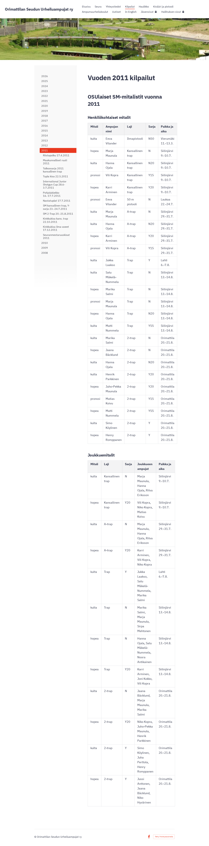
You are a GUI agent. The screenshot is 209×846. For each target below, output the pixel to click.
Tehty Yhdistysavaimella (164, 837)
